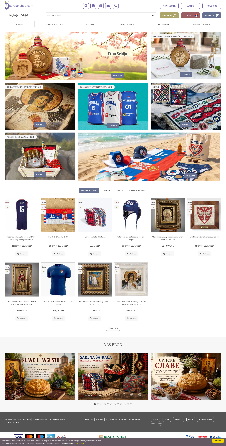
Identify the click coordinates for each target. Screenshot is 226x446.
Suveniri (90, 24)
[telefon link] (116, 6)
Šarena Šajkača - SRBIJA (95, 237)
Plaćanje (89, 419)
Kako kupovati (40, 419)
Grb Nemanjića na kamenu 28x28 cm (204, 237)
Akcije (190, 6)
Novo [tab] (107, 190)
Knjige (19, 24)
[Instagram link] (160, 425)
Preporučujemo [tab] (89, 190)
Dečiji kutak (163, 24)
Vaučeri (156, 419)
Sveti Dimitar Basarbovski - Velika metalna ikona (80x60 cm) (22, 302)
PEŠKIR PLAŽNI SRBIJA (58, 237)
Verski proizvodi (201, 24)
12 (131, 404)
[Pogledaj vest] (40, 376)
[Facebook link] (153, 425)
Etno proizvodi (125, 24)
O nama (21, 419)
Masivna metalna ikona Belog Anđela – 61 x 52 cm (94, 302)
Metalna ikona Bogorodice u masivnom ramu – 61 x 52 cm (168, 238)
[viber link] (86, 6)
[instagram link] (93, 6)
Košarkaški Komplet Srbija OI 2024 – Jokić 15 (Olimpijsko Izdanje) (22, 238)
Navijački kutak (54, 24)
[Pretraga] (153, 15)
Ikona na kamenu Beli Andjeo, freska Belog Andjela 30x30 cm (131, 302)
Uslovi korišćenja (57, 419)
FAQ (29, 419)
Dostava (99, 419)
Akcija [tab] (120, 190)
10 (124, 404)
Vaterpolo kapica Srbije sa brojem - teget (131, 238)
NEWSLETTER (169, 6)
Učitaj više (113, 328)
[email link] (108, 6)
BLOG (190, 419)
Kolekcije (212, 6)
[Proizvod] (22, 215)
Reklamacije (111, 419)
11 (128, 404)
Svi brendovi (10, 419)
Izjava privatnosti (14, 422)
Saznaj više (80, 443)
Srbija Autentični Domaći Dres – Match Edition (58, 302)
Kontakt (123, 419)
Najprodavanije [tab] (137, 190)
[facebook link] (101, 6)
